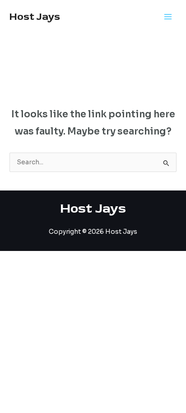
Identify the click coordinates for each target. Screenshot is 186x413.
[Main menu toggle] (168, 17)
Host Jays (34, 16)
